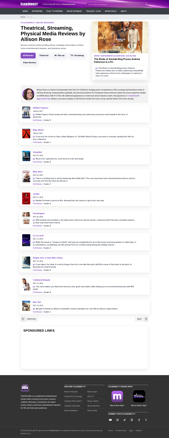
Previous (31, 319)
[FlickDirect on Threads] (131, 420)
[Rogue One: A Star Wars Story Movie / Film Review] (26, 258)
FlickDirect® (54, 430)
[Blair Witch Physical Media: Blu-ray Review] (26, 130)
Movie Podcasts (71, 392)
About (124, 11)
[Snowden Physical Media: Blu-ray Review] (26, 152)
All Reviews (28, 55)
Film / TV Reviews (55, 11)
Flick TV (90, 396)
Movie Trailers (93, 401)
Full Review (37, 120)
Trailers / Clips (93, 11)
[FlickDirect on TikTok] (124, 420)
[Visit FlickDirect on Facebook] (139, 420)
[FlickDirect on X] (146, 420)
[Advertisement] (84, 350)
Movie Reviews (93, 406)
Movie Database (74, 11)
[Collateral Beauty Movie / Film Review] (26, 280)
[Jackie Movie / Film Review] (26, 194)
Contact (139, 430)
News (25, 11)
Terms (110, 430)
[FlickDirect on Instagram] (117, 420)
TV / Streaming (77, 55)
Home (23, 17)
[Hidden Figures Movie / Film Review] (26, 108)
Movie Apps (92, 392)
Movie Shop (92, 410)
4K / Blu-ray (59, 55)
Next (139, 319)
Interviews (37, 11)
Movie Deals (111, 11)
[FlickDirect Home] (30, 4)
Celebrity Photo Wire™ (73, 401)
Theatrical (43, 55)
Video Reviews (29, 63)
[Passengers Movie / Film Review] (26, 213)
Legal (131, 430)
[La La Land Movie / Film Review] (26, 236)
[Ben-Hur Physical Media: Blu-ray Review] (26, 302)
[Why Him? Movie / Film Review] (26, 172)
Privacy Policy (121, 430)
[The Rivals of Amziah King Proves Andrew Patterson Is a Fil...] (120, 37)
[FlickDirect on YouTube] (110, 420)
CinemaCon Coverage (73, 396)
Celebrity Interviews (72, 406)
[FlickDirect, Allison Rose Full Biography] (28, 94)
